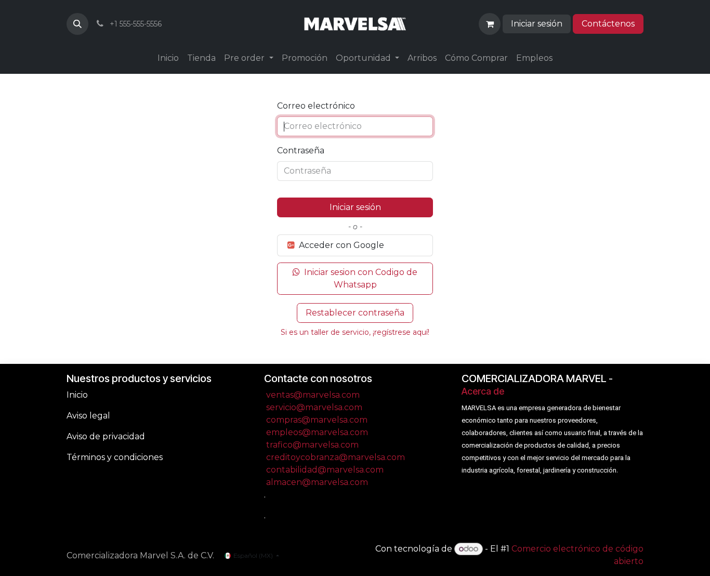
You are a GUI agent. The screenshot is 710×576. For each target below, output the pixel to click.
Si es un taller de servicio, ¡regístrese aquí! (355, 332)
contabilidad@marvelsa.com (325, 470)
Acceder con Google (340, 245)
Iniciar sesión (536, 24)
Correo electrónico (316, 106)
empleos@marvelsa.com (317, 432)
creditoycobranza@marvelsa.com (335, 457)
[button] (77, 24)
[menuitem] (168, 58)
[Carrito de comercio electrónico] (490, 24)
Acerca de (483, 391)
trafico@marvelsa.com (312, 445)
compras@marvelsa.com (316, 420)
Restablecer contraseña (355, 313)
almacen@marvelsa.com (317, 482)
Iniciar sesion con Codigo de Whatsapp (359, 278)
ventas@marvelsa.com (313, 395)
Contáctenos (608, 24)
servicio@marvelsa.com (314, 407)
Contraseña (300, 150)
